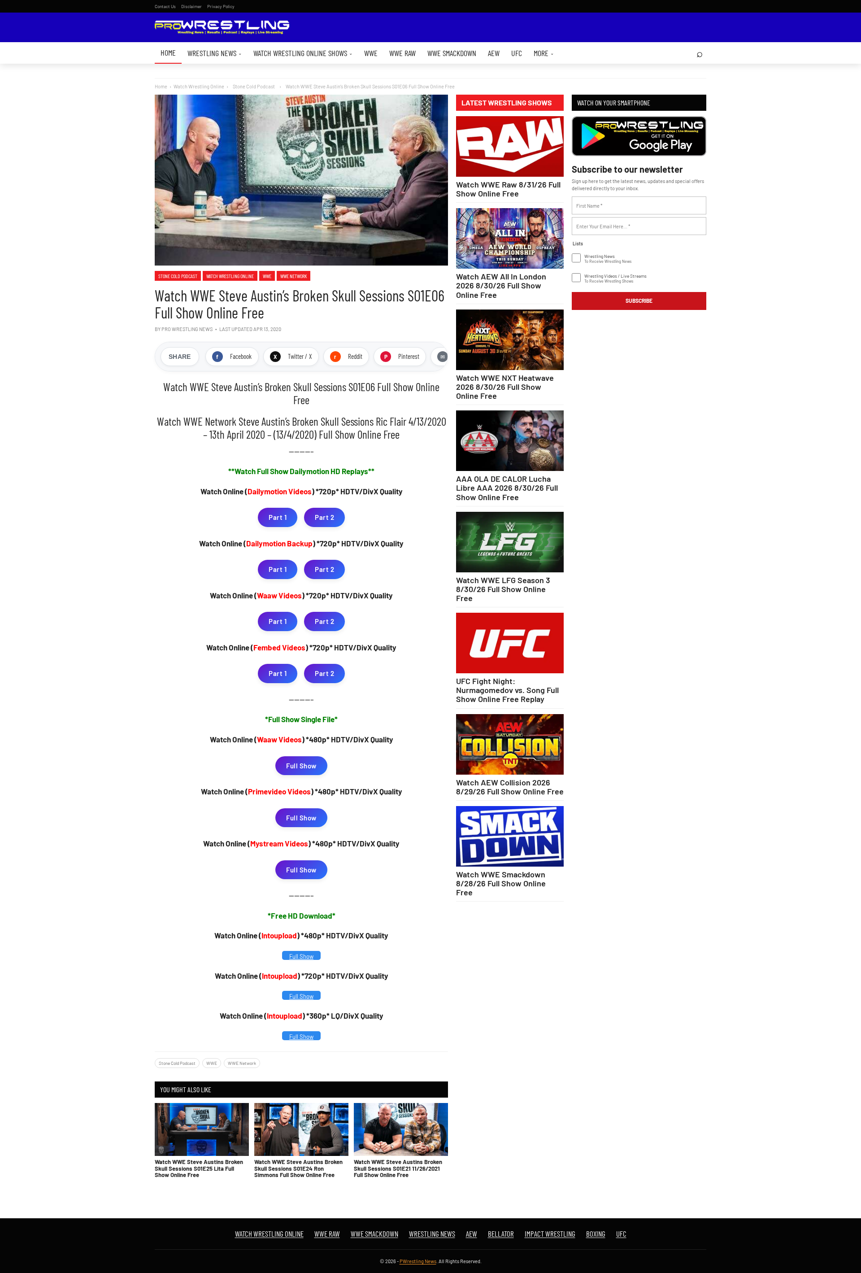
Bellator (501, 1233)
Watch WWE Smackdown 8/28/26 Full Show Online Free (501, 883)
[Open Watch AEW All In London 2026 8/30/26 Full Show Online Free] (510, 238)
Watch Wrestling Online (199, 86)
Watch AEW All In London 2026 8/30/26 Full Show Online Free (501, 285)
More (544, 53)
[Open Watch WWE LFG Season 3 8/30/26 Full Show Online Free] (510, 542)
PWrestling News (418, 1261)
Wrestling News (214, 53)
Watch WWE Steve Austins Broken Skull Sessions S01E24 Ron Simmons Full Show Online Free (298, 1168)
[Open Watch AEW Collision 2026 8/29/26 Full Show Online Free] (510, 744)
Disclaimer (191, 6)
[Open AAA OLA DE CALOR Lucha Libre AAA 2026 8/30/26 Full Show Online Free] (510, 440)
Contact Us (165, 6)
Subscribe (639, 300)
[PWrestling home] (222, 28)
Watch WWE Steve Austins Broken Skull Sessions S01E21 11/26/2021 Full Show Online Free (398, 1168)
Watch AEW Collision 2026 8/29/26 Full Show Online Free (510, 786)
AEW (494, 53)
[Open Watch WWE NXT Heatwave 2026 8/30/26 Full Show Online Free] (510, 340)
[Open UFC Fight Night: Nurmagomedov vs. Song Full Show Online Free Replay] (510, 643)
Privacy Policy (221, 6)
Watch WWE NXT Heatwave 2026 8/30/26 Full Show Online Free (505, 387)
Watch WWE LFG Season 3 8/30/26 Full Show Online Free (503, 589)
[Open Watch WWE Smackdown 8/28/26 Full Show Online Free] (510, 836)
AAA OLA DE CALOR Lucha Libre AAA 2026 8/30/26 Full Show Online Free (507, 487)
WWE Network (293, 276)
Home (168, 52)
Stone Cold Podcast (177, 276)
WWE (371, 53)
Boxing (595, 1233)
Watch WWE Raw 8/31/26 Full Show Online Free (508, 188)
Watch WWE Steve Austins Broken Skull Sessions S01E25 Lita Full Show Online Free (199, 1168)
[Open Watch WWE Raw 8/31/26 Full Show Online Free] (510, 146)
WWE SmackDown (451, 53)
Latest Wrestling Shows (506, 102)
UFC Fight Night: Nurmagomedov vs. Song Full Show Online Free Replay (507, 690)
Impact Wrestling (550, 1233)
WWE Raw (402, 53)
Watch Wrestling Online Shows (302, 53)
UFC (516, 53)
